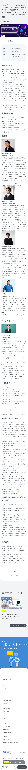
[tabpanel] (11, 608)
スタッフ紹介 (6, 692)
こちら (16, 422)
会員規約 (5, 703)
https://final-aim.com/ (13, 278)
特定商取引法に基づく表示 (19, 758)
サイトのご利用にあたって (7, 758)
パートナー (5, 685)
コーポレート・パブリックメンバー (10, 689)
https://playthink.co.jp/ (13, 230)
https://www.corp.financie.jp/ (15, 315)
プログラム (5, 682)
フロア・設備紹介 (6, 695)
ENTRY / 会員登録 (21, 767)
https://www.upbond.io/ (13, 185)
